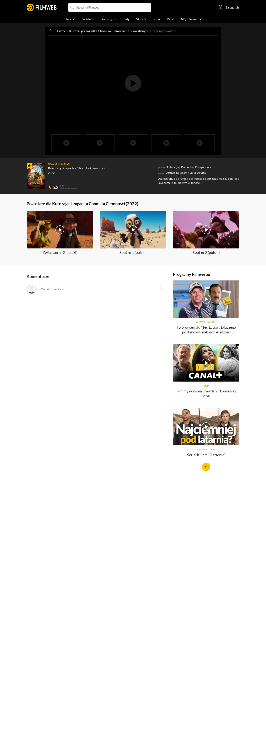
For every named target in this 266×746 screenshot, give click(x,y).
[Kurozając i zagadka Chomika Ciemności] (36, 176)
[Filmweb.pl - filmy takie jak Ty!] (42, 7)
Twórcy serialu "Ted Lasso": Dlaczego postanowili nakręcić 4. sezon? (206, 329)
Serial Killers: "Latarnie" (206, 454)
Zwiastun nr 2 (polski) (60, 252)
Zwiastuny (138, 31)
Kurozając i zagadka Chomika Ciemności (97, 31)
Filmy (61, 31)
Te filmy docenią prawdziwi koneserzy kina (206, 393)
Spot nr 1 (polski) (133, 252)
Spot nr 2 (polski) (206, 252)
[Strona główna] (50, 31)
